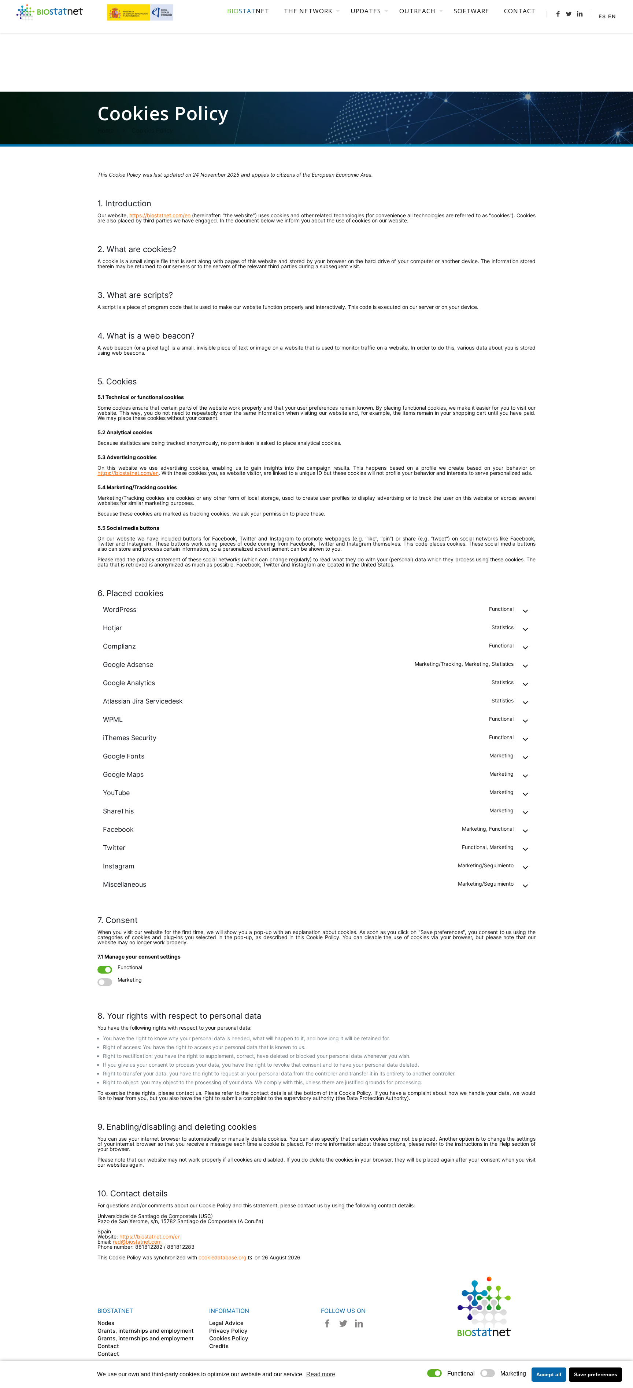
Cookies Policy (228, 1338)
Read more (320, 1374)
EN (612, 16)
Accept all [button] (548, 1374)
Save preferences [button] (595, 1374)
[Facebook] (558, 14)
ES (602, 16)
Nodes (105, 1322)
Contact (108, 1346)
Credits (219, 1346)
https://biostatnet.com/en (159, 215)
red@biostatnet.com (137, 1242)
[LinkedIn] (579, 14)
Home (105, 130)
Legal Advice (226, 1322)
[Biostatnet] (96, 11)
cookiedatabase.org (223, 1257)
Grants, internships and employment (145, 1330)
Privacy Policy (228, 1330)
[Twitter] (568, 14)
